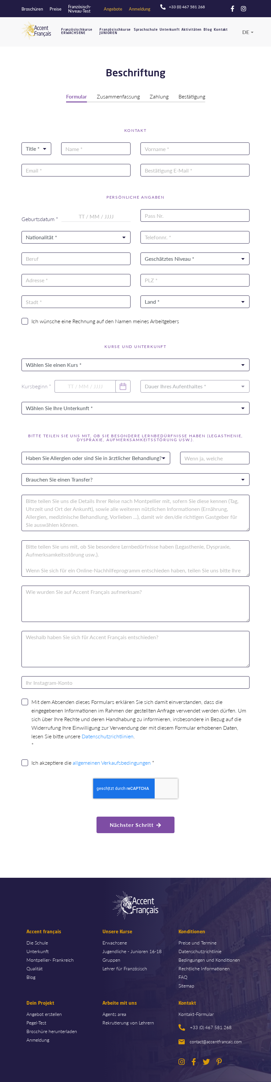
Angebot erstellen (44, 1014)
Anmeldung (37, 1039)
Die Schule (37, 942)
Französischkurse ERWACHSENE (77, 31)
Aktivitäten (191, 30)
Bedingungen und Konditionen (209, 959)
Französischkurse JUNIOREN (115, 31)
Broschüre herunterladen (51, 1031)
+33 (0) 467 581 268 (211, 1027)
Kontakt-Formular (196, 1014)
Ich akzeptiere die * (92, 762)
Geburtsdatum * (39, 219)
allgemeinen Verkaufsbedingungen (112, 762)
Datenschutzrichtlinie (199, 951)
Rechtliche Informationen (204, 968)
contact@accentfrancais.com (216, 1041)
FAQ (182, 977)
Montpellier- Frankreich (50, 959)
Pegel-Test (36, 1022)
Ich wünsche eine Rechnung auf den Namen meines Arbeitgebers (105, 321)
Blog (208, 30)
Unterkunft (169, 30)
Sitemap (186, 985)
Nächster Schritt (132, 825)
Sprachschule (146, 30)
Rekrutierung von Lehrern (128, 1022)
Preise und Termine (197, 942)
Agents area (114, 1014)
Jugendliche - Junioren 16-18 (132, 951)
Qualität (34, 968)
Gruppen (111, 959)
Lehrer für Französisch (124, 968)
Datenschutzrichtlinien (108, 736)
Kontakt (221, 30)
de (245, 32)
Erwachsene (114, 942)
